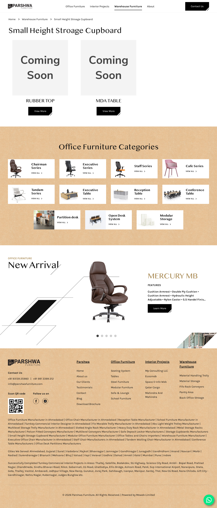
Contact (81, 392)
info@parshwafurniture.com (25, 383)
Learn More (159, 308)
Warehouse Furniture (128, 6)
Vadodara (72, 451)
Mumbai (148, 455)
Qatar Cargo (152, 387)
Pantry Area (186, 392)
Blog (79, 398)
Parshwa (83, 362)
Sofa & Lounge (120, 392)
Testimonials (84, 387)
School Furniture (121, 398)
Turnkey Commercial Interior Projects (61, 463)
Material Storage (190, 381)
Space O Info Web (156, 381)
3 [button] (106, 336)
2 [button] (102, 336)
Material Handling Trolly (194, 375)
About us (82, 376)
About (150, 6)
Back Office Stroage (192, 397)
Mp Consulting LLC (156, 370)
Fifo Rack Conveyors (192, 386)
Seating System (120, 370)
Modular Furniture (122, 387)
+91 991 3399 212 (43, 378)
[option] (143, 296)
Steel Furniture (120, 381)
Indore (167, 455)
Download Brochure (88, 404)
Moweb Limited (145, 494)
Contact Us (197, 6)
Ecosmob (151, 376)
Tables (115, 376)
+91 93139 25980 (18, 378)
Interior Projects (99, 6)
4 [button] (111, 336)
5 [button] (115, 336)
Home (12, 19)
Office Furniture (75, 6)
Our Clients (83, 381)
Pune (158, 455)
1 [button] (97, 336)
